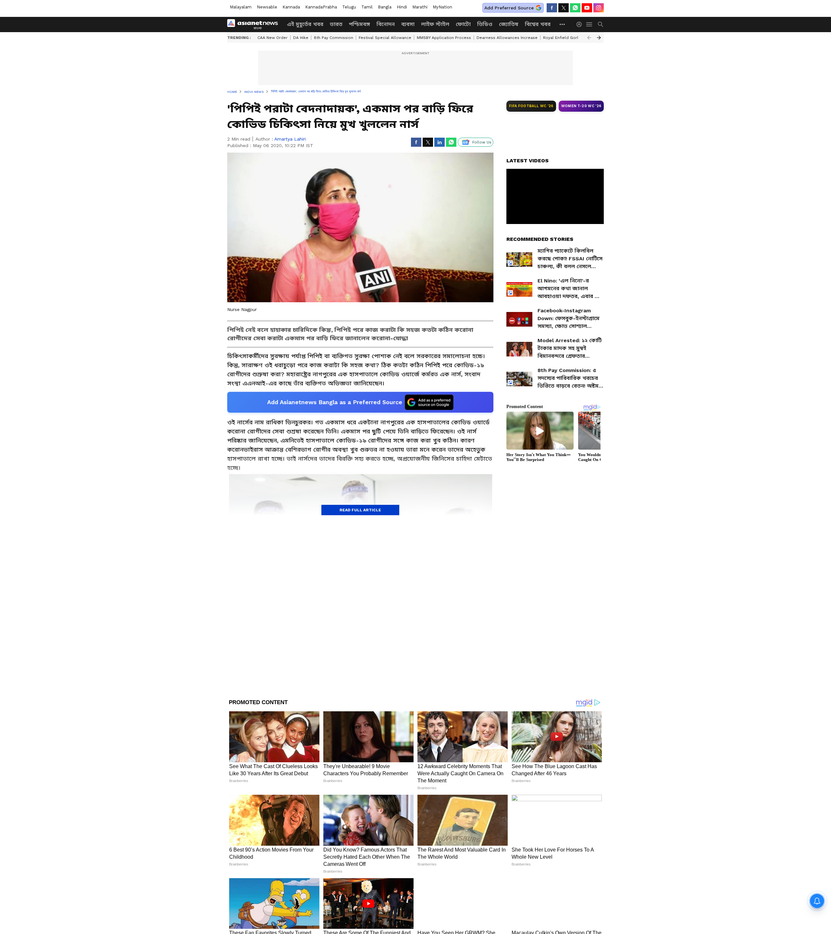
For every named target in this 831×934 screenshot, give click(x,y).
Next (599, 37)
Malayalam (241, 7)
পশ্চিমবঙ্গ (359, 24)
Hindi (402, 7)
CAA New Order (272, 37)
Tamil (367, 7)
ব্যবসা (408, 24)
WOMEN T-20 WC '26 (581, 106)
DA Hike (300, 37)
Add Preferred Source (509, 7)
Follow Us (481, 142)
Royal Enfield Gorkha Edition (571, 37)
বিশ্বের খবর (538, 24)
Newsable (267, 7)
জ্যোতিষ (508, 24)
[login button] (581, 24)
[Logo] (254, 24)
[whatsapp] (575, 7)
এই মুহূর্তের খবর (305, 24)
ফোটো (463, 24)
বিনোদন (386, 24)
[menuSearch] (600, 24)
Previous (589, 37)
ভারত (336, 24)
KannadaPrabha (321, 7)
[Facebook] (552, 7)
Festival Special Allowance (385, 37)
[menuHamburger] (589, 24)
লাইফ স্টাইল (435, 24)
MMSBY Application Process (444, 37)
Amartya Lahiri (290, 139)
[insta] (598, 7)
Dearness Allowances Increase (507, 37)
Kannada (291, 7)
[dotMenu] (562, 24)
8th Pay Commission (333, 37)
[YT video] (587, 7)
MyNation (442, 7)
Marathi (420, 7)
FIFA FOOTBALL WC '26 (531, 106)
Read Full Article (360, 510)
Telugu (349, 7)
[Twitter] (563, 7)
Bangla (384, 7)
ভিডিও (484, 24)
